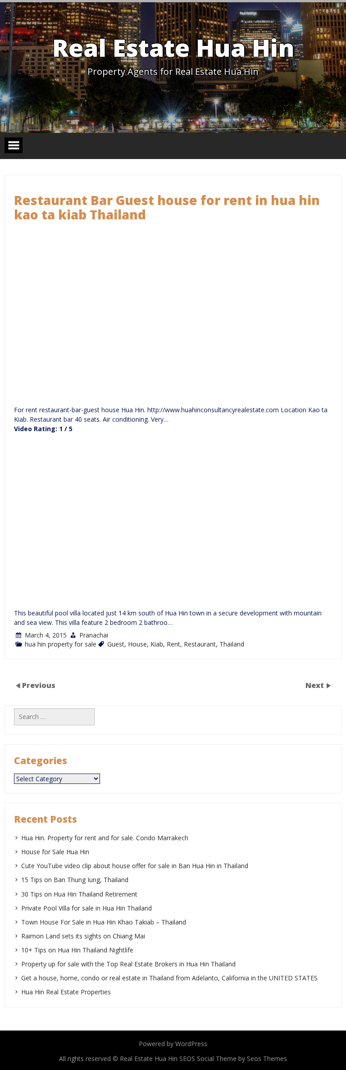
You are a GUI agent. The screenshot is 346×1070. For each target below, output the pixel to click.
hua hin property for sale (60, 644)
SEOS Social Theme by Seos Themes (233, 1058)
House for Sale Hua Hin (55, 851)
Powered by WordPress (173, 1043)
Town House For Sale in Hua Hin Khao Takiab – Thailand (103, 922)
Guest (115, 644)
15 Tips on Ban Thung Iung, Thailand (74, 879)
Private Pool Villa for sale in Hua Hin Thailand (86, 908)
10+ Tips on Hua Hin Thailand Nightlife (77, 950)
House (137, 644)
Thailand (231, 644)
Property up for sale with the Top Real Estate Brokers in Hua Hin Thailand (128, 964)
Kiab (156, 644)
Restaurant (200, 644)
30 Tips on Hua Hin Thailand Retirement (79, 894)
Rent (173, 644)
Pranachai (93, 635)
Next (315, 685)
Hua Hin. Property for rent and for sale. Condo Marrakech (104, 837)
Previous (38, 685)
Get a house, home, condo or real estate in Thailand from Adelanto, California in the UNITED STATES (169, 978)
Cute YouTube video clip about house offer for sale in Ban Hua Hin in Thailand (134, 865)
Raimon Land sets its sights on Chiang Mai (83, 936)
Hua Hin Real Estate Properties (66, 992)
